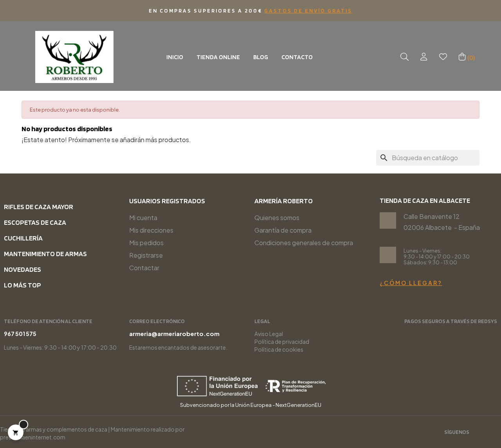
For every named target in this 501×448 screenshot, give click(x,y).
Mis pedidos (146, 242)
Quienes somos (276, 217)
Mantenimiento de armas (45, 253)
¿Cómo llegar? (411, 282)
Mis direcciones (151, 230)
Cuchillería (23, 238)
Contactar (144, 268)
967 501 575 (20, 333)
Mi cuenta (143, 217)
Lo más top (22, 285)
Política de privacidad (281, 341)
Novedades (22, 269)
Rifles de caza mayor (38, 206)
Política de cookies (278, 349)
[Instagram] (480, 432)
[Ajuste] (423, 57)
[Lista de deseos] (443, 57)
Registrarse (146, 255)
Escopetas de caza (35, 222)
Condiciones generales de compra (303, 242)
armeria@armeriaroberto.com (174, 333)
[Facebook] (493, 432)
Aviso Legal (268, 333)
